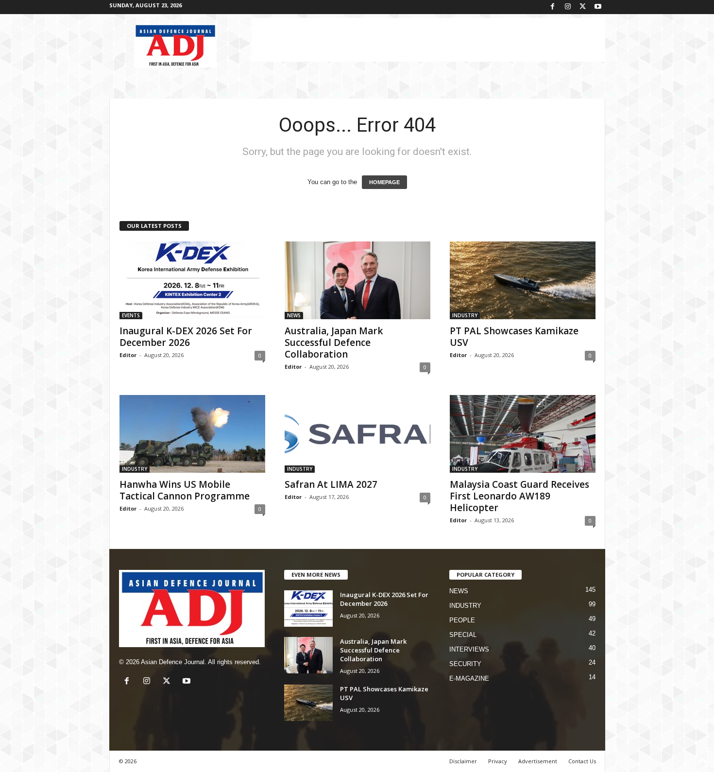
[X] (583, 7)
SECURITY (465, 664)
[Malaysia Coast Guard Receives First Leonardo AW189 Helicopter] (522, 434)
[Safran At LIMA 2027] (357, 434)
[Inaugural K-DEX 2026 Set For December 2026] (192, 280)
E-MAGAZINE (469, 678)
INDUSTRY (464, 315)
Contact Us (582, 761)
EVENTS (131, 315)
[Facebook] (553, 7)
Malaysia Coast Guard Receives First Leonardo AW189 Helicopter (519, 496)
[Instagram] (568, 7)
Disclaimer (463, 761)
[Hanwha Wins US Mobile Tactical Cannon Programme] (192, 434)
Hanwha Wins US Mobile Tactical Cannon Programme (184, 490)
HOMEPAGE (384, 182)
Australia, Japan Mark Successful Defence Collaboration (334, 342)
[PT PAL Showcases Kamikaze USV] (522, 280)
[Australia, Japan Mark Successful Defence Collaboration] (357, 280)
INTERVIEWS (469, 649)
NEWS (294, 315)
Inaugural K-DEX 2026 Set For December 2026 (185, 337)
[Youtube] (598, 7)
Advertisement (537, 761)
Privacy (497, 761)
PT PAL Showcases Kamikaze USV (514, 337)
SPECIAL (462, 634)
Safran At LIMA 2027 (331, 484)
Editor (127, 355)
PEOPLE (462, 620)
